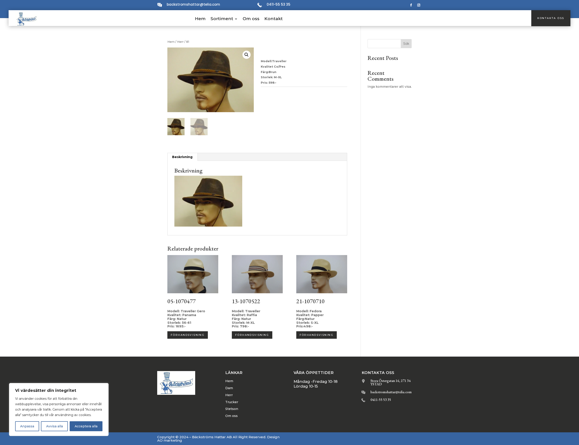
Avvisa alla (54, 426)
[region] (59, 409)
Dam (229, 388)
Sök (406, 44)
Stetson (231, 409)
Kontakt (273, 18)
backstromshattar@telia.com (193, 4)
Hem (200, 18)
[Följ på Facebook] (411, 5)
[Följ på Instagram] (419, 5)
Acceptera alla (86, 426)
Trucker (231, 402)
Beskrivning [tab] (182, 157)
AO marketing (169, 440)
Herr (180, 41)
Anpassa (27, 426)
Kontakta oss (550, 18)
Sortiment (222, 18)
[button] (246, 55)
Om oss (251, 18)
